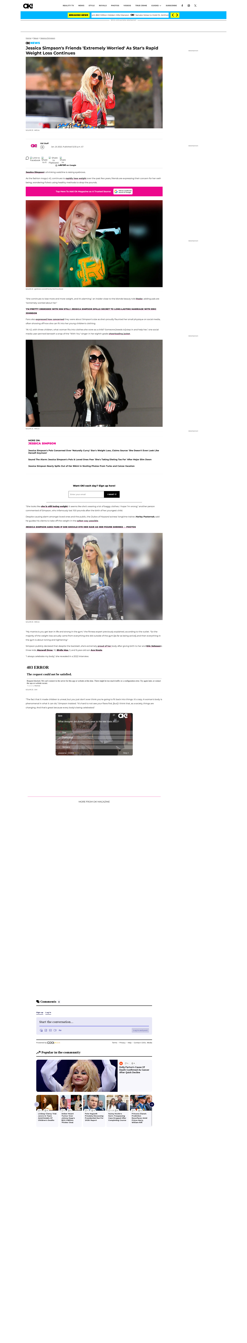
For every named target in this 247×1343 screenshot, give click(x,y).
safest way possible (87, 521)
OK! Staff (44, 143)
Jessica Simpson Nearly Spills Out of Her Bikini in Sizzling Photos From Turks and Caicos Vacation (81, 466)
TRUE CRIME (141, 5)
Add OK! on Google (67, 165)
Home (28, 38)
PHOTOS (115, 5)
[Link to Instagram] (189, 5)
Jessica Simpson (47, 38)
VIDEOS (127, 5)
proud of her (105, 646)
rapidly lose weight (76, 178)
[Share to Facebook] (35, 158)
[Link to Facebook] (182, 5)
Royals (103, 5)
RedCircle (37, 685)
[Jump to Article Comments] (27, 158)
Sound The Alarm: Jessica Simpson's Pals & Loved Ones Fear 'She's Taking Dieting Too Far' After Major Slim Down (90, 459)
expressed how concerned (50, 319)
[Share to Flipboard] (54, 158)
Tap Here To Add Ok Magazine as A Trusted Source (83, 191)
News (35, 38)
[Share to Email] (63, 158)
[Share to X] (44, 158)
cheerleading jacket (119, 334)
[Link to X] (195, 5)
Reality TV (68, 5)
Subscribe (171, 5)
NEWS (81, 5)
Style (92, 5)
